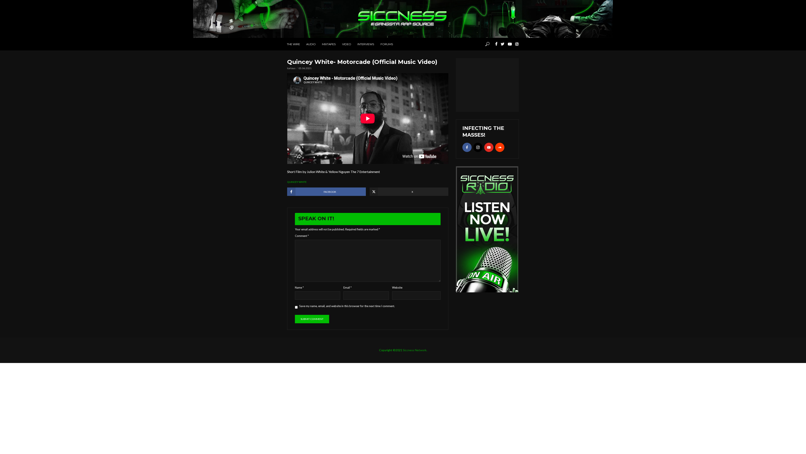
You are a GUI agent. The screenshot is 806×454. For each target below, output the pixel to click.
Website (397, 287)
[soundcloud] (499, 147)
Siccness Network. (415, 350)
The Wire (293, 44)
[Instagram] (478, 147)
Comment (302, 236)
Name (299, 287)
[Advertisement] (487, 84)
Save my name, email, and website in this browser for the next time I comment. (347, 306)
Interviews (365, 44)
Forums (387, 44)
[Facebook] (467, 147)
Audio (311, 44)
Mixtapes (329, 44)
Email (347, 287)
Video (346, 44)
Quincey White (297, 181)
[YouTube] (488, 147)
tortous (291, 68)
